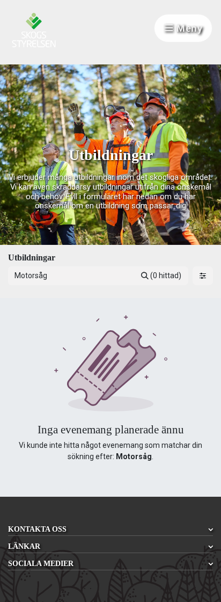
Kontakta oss (37, 529)
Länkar (24, 546)
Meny (189, 28)
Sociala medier (40, 564)
